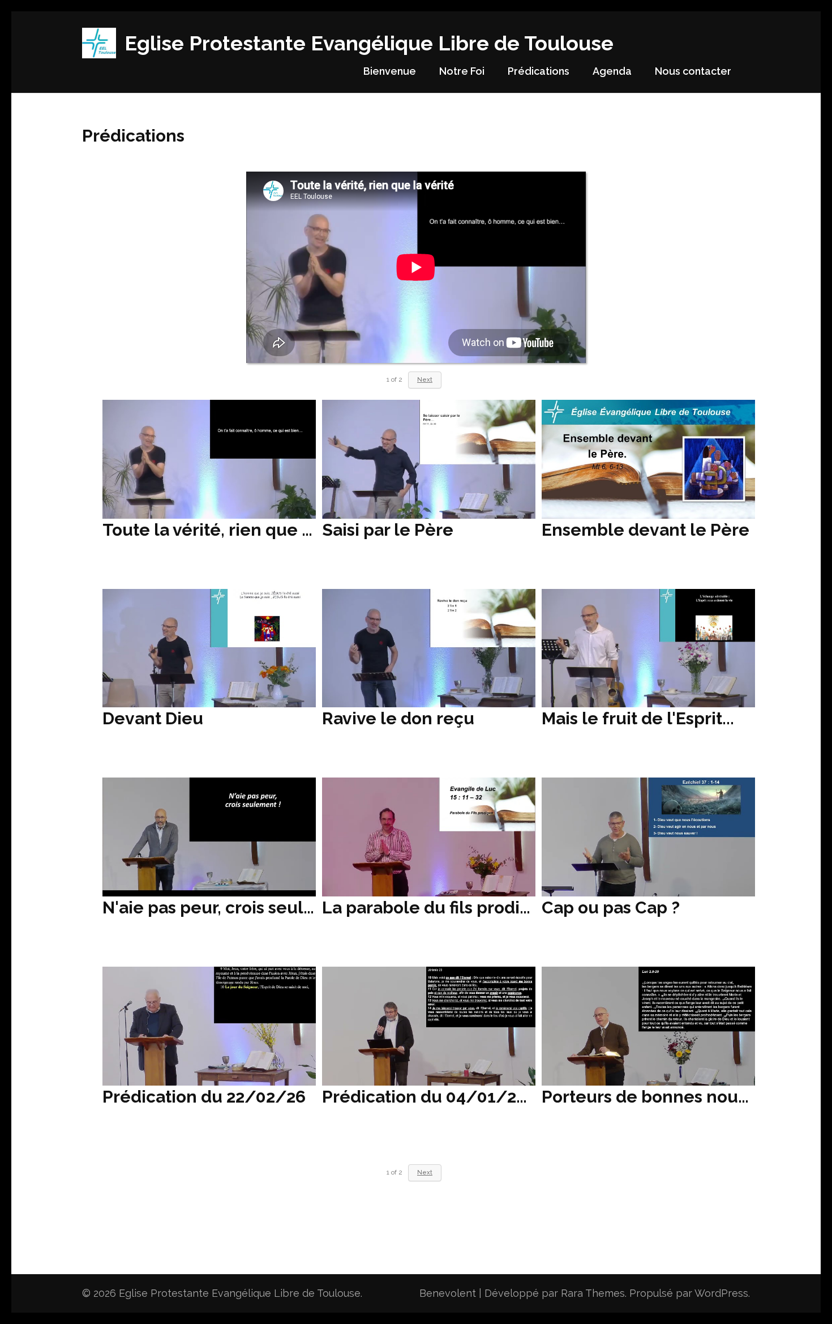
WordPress (721, 1293)
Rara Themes (593, 1293)
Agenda (612, 71)
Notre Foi (461, 71)
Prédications (538, 71)
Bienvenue (389, 71)
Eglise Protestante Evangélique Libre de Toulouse (369, 43)
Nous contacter (693, 71)
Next (424, 1172)
